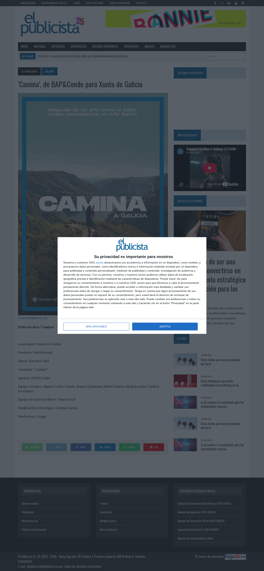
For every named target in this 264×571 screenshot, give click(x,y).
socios (99, 262)
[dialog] (132, 285)
